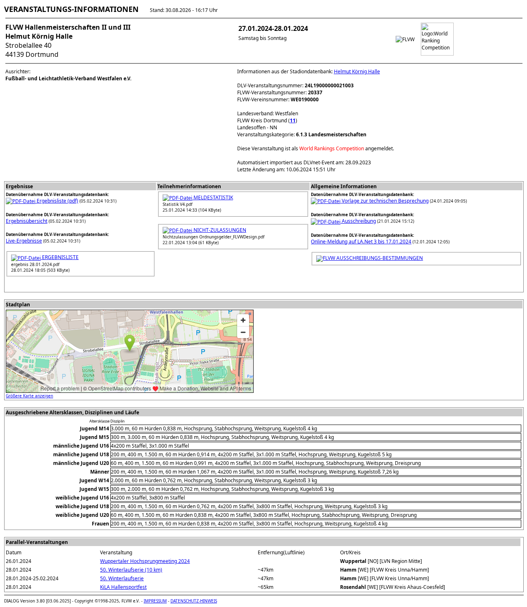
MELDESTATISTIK (212, 197)
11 (293, 120)
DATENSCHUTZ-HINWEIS (193, 601)
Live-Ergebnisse (24, 240)
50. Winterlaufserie (122, 578)
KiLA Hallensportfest (123, 587)
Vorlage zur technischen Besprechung (384, 200)
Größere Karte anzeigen (29, 396)
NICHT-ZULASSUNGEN (219, 229)
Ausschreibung (358, 220)
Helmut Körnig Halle (357, 71)
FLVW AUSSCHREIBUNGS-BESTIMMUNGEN (373, 257)
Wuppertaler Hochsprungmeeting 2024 (145, 561)
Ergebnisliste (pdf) (56, 200)
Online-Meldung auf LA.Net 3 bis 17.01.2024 (361, 241)
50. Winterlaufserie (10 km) (131, 569)
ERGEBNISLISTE (60, 257)
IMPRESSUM (155, 601)
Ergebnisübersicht (26, 220)
